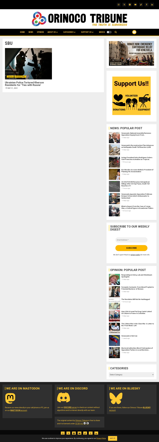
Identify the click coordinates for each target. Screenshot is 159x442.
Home (22, 32)
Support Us (86, 32)
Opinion (40, 32)
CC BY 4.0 (79, 424)
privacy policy (135, 255)
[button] (115, 32)
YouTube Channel (130, 32)
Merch (102, 32)
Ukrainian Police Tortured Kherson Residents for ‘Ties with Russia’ (24, 84)
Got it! (112, 438)
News (31, 32)
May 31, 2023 (13, 88)
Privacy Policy (101, 438)
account (18, 410)
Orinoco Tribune (81, 420)
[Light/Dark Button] (109, 32)
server (70, 407)
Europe (10, 76)
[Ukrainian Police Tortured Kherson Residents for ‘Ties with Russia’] (28, 63)
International (20, 76)
